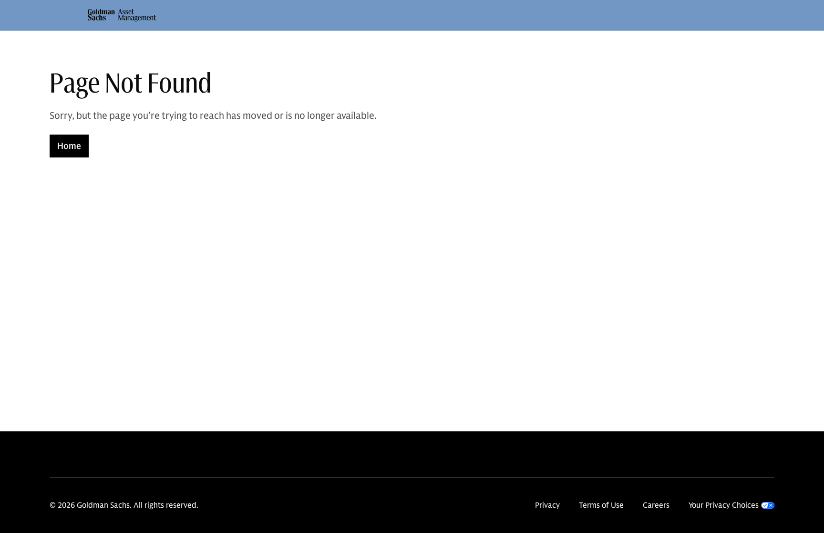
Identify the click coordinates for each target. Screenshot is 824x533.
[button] (122, 15)
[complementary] (731, 505)
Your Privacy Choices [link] (724, 505)
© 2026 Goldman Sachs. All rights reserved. (124, 505)
